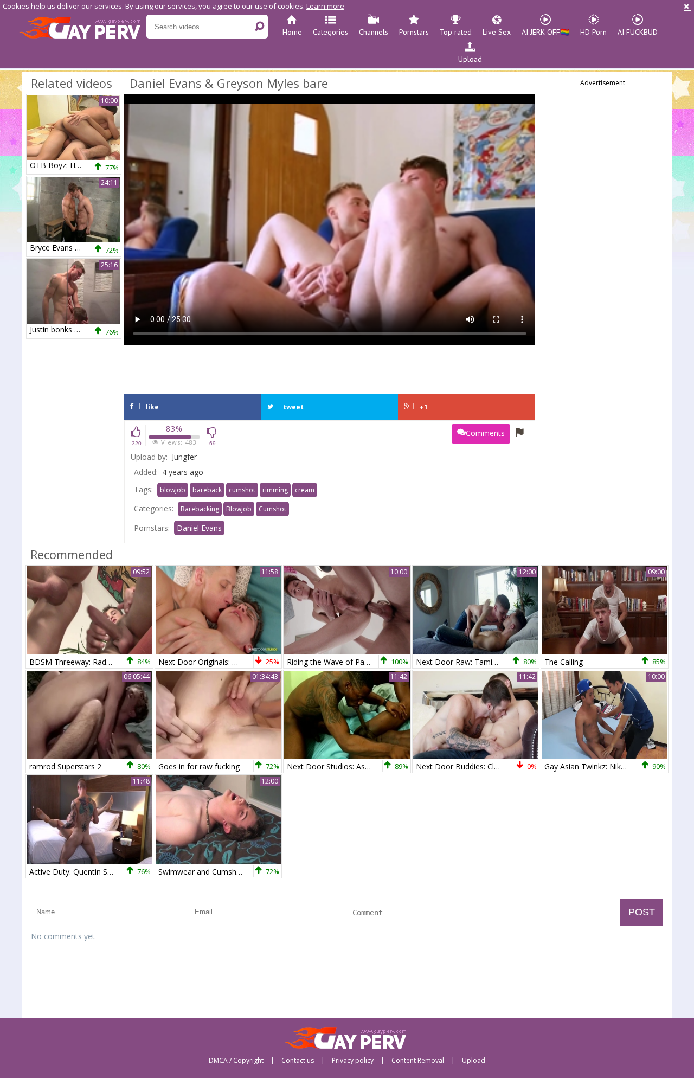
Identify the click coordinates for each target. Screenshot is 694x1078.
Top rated (456, 32)
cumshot (242, 490)
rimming (275, 490)
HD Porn (593, 32)
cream (304, 490)
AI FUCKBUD (638, 32)
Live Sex (497, 32)
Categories (330, 32)
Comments (485, 433)
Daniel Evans (199, 528)
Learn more (325, 6)
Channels (373, 32)
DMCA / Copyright (236, 1060)
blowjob (172, 490)
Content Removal (417, 1060)
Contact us (297, 1060)
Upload (470, 59)
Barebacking (200, 509)
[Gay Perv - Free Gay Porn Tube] (82, 27)
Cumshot (272, 509)
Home (292, 32)
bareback (207, 490)
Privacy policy (353, 1060)
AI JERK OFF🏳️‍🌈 (545, 32)
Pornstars (414, 32)
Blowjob (239, 509)
